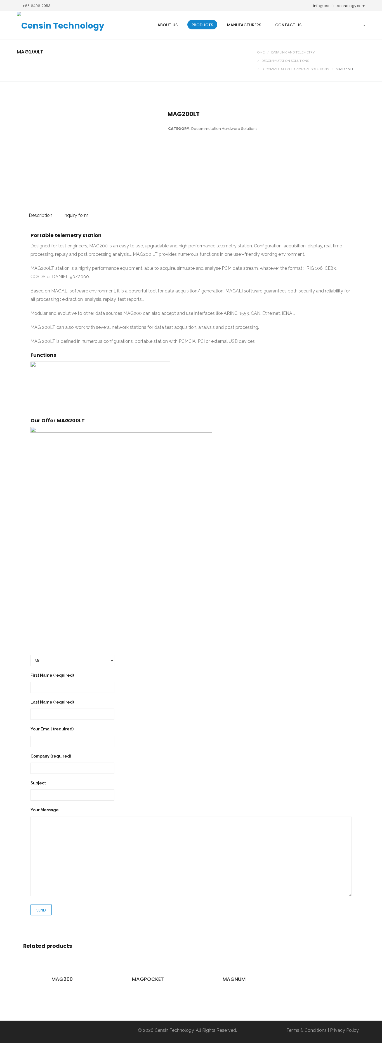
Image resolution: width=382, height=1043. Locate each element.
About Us (167, 25)
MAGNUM (234, 979)
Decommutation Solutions (285, 61)
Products (202, 25)
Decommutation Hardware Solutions (295, 69)
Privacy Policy (344, 1030)
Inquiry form (75, 215)
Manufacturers (244, 25)
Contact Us (288, 25)
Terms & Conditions (306, 1030)
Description (40, 215)
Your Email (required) (52, 729)
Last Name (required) (52, 702)
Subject (38, 783)
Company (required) (50, 756)
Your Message (44, 810)
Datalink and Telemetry (293, 52)
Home (260, 52)
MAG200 (62, 979)
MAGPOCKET (148, 979)
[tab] (40, 215)
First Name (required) (52, 675)
